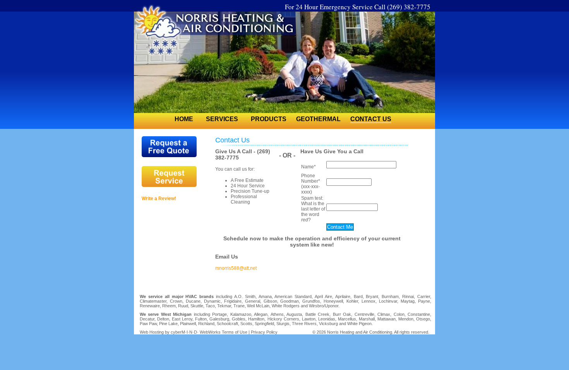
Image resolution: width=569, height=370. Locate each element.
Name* (308, 167)
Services (222, 119)
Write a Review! (159, 198)
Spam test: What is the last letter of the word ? (313, 209)
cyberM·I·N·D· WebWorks (196, 332)
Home (184, 119)
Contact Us (370, 119)
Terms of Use (234, 332)
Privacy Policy (264, 332)
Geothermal (318, 119)
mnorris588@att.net (236, 268)
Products (268, 119)
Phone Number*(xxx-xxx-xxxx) (310, 184)
